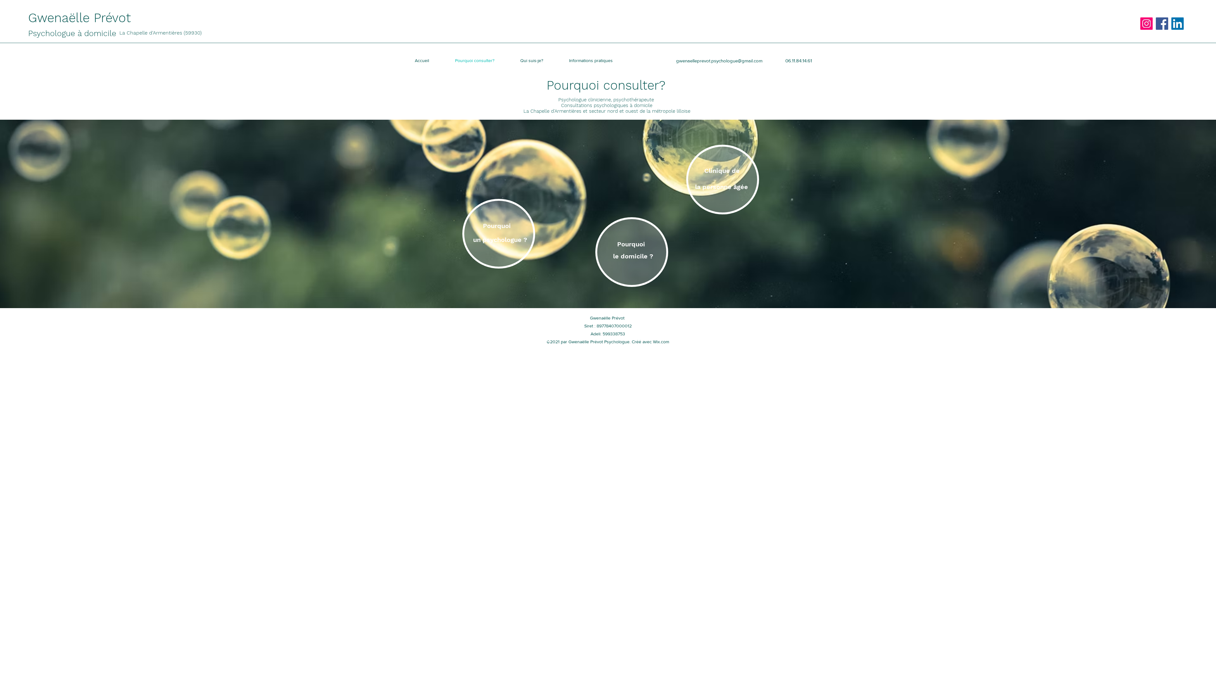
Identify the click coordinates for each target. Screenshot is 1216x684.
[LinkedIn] (1177, 23)
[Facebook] (1162, 23)
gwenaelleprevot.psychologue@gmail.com (719, 60)
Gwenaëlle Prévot (81, 17)
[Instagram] (1146, 23)
